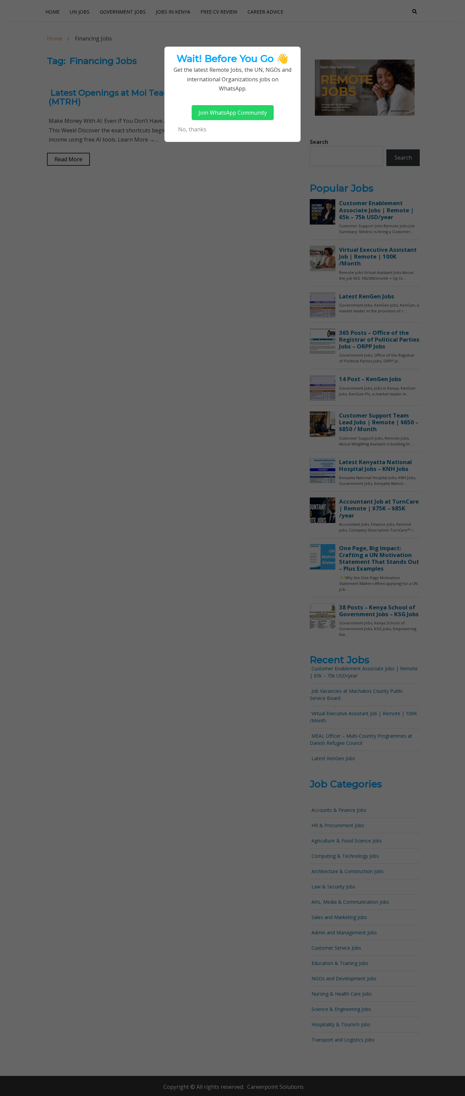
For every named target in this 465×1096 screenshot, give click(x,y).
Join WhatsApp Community (232, 112)
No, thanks (192, 129)
